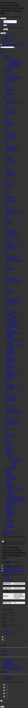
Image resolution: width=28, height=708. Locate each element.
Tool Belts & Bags (10, 113)
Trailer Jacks (9, 282)
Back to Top (5, 631)
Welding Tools (7, 288)
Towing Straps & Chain (12, 278)
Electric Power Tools (8, 155)
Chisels (8, 257)
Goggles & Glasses (11, 476)
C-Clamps (8, 123)
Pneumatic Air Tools (8, 206)
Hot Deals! (9, 67)
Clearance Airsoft (13, 60)
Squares (8, 185)
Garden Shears (13, 341)
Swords (5, 431)
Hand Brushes (10, 81)
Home (5, 55)
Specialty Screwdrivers (12, 236)
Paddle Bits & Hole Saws (12, 148)
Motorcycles (9, 518)
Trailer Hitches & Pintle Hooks (14, 280)
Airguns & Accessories (15, 459)
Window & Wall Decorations (13, 374)
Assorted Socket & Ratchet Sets (14, 243)
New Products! (7, 56)
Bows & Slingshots (14, 467)
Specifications (8, 579)
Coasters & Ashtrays (11, 365)
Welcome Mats (10, 373)
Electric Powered (10, 315)
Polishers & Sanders (11, 162)
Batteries (8, 329)
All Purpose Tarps (10, 495)
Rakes (10, 342)
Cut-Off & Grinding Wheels (13, 77)
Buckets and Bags (11, 331)
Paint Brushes (9, 354)
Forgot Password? (8, 23)
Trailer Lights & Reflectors (12, 283)
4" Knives (5, 534)
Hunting (8, 458)
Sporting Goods (7, 451)
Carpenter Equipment (8, 108)
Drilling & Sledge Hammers (13, 261)
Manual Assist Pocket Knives (13, 413)
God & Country (10, 510)
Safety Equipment (10, 112)
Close (2, 706)
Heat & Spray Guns (11, 160)
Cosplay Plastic (10, 387)
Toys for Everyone (10, 527)
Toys (4, 523)
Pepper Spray (9, 449)
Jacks (7, 92)
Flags (7, 368)
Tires (7, 271)
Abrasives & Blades (8, 74)
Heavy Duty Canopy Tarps (13, 496)
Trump (8, 70)
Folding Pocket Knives (9, 405)
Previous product (9, 633)
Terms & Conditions (8, 39)
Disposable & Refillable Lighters (14, 333)
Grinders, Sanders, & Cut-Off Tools (15, 212)
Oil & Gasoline (10, 521)
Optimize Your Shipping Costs (11, 669)
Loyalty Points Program (9, 663)
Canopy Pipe (9, 494)
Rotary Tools (9, 163)
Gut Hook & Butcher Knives (13, 423)
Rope (7, 356)
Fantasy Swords (10, 434)
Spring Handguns (13, 324)
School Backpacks (11, 358)
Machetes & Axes (7, 429)
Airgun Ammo (15, 461)
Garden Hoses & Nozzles (15, 340)
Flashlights (9, 336)
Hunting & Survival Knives (13, 424)
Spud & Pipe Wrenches (12, 303)
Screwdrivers (6, 228)
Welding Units (9, 292)
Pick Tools (9, 222)
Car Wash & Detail (11, 90)
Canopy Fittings (10, 486)
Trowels (8, 115)
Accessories (9, 88)
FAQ (4, 37)
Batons (8, 446)
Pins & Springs (10, 173)
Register (5, 29)
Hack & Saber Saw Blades (13, 80)
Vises (7, 126)
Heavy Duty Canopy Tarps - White (17, 499)
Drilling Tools (6, 143)
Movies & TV (9, 519)
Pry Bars (8, 224)
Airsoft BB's (9, 314)
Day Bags (8, 473)
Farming (8, 508)
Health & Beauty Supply (12, 346)
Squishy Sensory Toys (12, 526)
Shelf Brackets (10, 359)
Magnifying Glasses (11, 350)
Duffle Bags (9, 474)
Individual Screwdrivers (12, 232)
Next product (8, 634)
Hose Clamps (9, 172)
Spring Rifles (12, 326)
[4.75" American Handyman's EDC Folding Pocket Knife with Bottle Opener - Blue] (14, 45)
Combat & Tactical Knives (12, 420)
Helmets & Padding (11, 478)
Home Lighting (10, 347)
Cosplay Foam (10, 384)
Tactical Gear (6, 470)
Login (5, 25)
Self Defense (6, 443)
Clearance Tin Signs (14, 65)
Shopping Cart (7, 650)
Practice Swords (10, 435)
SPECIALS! (6, 57)
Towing (5, 275)
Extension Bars (10, 245)
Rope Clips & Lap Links (12, 175)
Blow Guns (9, 210)
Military (8, 517)
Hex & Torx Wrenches (11, 301)
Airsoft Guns (6, 309)
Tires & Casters (7, 266)
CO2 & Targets (13, 313)
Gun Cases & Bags (11, 477)
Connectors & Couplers (12, 211)
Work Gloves (9, 363)
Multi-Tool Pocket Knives (12, 410)
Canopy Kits (9, 487)
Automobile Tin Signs (11, 505)
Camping (8, 455)
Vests (7, 482)
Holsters (8, 479)
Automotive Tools (7, 86)
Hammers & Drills (10, 214)
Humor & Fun (9, 514)
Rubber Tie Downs (11, 103)
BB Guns (14, 463)
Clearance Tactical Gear (15, 64)
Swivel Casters (10, 269)
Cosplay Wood (10, 389)
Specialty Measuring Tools (13, 184)
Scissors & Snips (10, 137)
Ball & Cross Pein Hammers (13, 256)
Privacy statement (7, 662)
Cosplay (5, 382)
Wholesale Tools (7, 71)
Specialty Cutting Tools (12, 138)
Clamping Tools (7, 119)
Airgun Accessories (17, 460)
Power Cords (9, 355)
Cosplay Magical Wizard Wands (14, 385)
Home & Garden (7, 328)
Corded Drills (9, 158)
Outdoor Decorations (11, 370)
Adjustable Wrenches (11, 299)
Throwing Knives (7, 441)
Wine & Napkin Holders (12, 376)
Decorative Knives (11, 397)
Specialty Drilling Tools (12, 151)
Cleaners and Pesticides (12, 332)
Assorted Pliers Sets (11, 196)
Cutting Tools (6, 131)
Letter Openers (10, 399)
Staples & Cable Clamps (12, 360)
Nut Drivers (9, 247)
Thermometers (10, 372)
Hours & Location (8, 675)
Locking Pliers (10, 199)
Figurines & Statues (11, 367)
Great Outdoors (10, 512)
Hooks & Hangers (10, 170)
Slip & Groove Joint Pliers (12, 201)
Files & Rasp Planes (11, 79)
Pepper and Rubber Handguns (14, 447)
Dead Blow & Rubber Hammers (14, 260)
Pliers (4, 194)
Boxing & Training (10, 454)
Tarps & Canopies (8, 483)
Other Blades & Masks (12, 400)
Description (8, 578)
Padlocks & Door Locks (12, 353)
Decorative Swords (11, 398)
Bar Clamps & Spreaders (12, 122)
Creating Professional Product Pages (12, 667)
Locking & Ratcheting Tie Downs (14, 102)
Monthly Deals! (10, 69)
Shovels (11, 344)
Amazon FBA (6, 666)
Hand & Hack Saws (11, 136)
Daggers (8, 421)
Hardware (5, 168)
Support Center (7, 35)
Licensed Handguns (14, 322)
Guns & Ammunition (11, 513)
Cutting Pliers (9, 197)
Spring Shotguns (13, 327)
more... (5, 84)
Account (3, 18)
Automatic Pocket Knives (12, 408)
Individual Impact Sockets (12, 246)
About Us (6, 38)
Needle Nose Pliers (11, 200)
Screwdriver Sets (10, 235)
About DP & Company (9, 658)
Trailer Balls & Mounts (12, 279)
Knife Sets (9, 409)
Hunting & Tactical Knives (10, 418)
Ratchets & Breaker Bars (12, 248)
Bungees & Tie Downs (9, 98)
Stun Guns (9, 450)
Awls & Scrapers (10, 133)
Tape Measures (10, 186)
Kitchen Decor (10, 369)
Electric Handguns (14, 317)
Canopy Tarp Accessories (12, 485)
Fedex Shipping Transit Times (11, 665)
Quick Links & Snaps (11, 174)
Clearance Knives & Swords (16, 62)
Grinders (8, 159)
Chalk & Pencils (10, 111)
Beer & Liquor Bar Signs (12, 506)
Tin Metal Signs (7, 504)
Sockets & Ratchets (8, 241)
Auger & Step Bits (10, 147)
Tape (7, 361)
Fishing (8, 456)
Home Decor (6, 364)
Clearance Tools (13, 66)
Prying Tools (6, 219)
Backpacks (9, 472)
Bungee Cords (10, 101)
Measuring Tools (7, 180)
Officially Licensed (11, 320)
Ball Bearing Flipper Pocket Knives (15, 412)
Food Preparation (10, 337)
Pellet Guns (15, 464)
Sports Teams (9, 522)
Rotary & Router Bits (11, 149)
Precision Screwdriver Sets (13, 233)
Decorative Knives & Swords (10, 394)
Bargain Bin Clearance (12, 58)
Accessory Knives (8, 379)
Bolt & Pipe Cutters (11, 134)
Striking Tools (6, 253)
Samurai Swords (10, 436)
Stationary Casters (11, 268)
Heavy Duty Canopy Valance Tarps (15, 500)
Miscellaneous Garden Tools (16, 345)
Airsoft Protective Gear (15, 311)
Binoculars (9, 452)
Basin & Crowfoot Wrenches (13, 300)
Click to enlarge (6, 573)
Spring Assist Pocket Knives (10, 533)
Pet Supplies (9, 524)
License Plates (10, 515)
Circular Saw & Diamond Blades (14, 76)
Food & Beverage (10, 509)
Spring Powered (10, 323)
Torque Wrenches (10, 304)
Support (3, 33)
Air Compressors (10, 209)
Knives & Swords (7, 377)
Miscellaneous (7, 191)
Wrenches (6, 296)
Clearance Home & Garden (16, 61)
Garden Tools (9, 338)
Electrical (8, 91)
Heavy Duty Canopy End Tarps (14, 501)
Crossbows (12, 468)
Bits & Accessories (11, 231)
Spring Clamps (10, 124)
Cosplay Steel (9, 388)
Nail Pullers (9, 221)
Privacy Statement (8, 40)
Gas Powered (9, 319)
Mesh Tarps (9, 503)
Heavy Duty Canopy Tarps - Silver (17, 497)
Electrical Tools (10, 335)
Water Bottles (9, 469)
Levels (8, 183)
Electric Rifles (12, 318)
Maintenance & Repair (12, 94)
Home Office (9, 349)
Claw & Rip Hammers (11, 258)
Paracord (8, 481)
